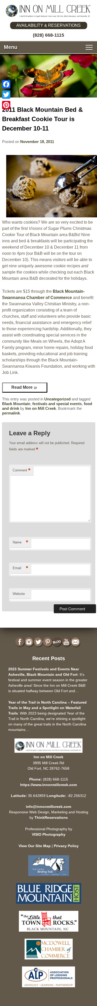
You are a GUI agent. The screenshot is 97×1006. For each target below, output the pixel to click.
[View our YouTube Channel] (67, 642)
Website (19, 594)
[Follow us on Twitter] (39, 642)
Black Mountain (16, 403)
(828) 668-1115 (48, 35)
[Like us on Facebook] (20, 642)
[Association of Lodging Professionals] (48, 988)
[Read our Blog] (57, 642)
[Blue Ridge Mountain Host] (48, 905)
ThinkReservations (51, 817)
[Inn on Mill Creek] (48, 11)
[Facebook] (6, 84)
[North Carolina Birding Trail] (49, 877)
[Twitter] (6, 94)
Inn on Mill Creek (40, 408)
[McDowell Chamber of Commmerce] (48, 960)
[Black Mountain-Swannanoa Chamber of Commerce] (48, 933)
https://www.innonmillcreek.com (48, 785)
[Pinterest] (6, 105)
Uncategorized (57, 399)
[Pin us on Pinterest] (48, 642)
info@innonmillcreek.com (48, 806)
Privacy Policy (66, 846)
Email (20, 568)
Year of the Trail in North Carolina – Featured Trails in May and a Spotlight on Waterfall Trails (47, 707)
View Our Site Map (35, 846)
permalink (11, 413)
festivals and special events (57, 403)
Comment (22, 470)
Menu (10, 47)
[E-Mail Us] (76, 642)
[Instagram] (29, 642)
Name (20, 542)
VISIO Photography (48, 834)
